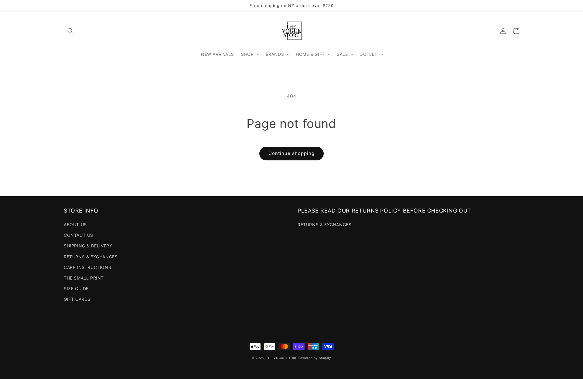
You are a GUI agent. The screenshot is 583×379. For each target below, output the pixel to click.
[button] (70, 31)
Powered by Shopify (315, 358)
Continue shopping (291, 153)
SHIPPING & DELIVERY (88, 245)
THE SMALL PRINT (84, 277)
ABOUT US (75, 224)
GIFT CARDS (77, 299)
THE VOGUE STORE (281, 358)
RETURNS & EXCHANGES (91, 256)
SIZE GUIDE (76, 288)
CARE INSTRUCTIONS (87, 267)
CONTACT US (78, 235)
